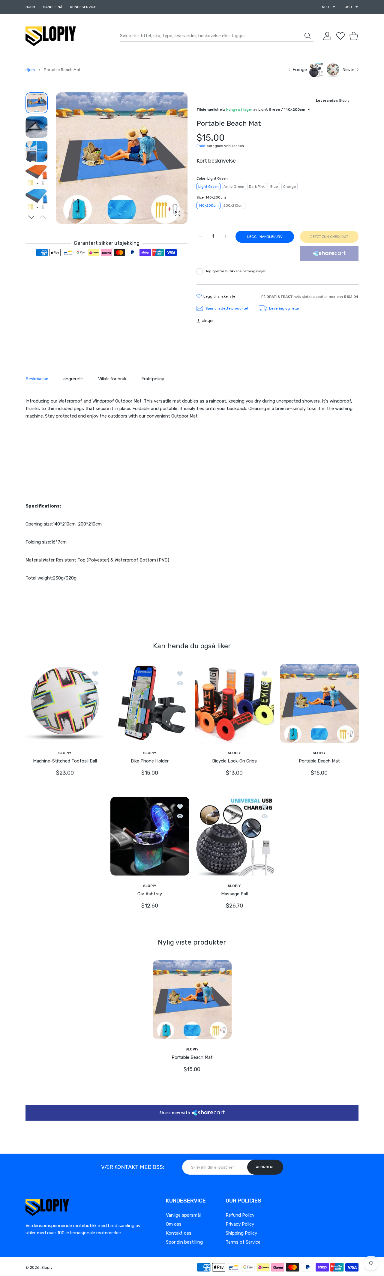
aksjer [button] (208, 320)
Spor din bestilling (184, 1242)
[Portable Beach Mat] (319, 702)
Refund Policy (240, 1215)
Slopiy (46, 1267)
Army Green (234, 186)
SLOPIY (64, 752)
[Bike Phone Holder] (149, 702)
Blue (274, 186)
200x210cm (234, 205)
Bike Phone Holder (150, 760)
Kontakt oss (178, 1233)
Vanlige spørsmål (183, 1215)
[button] (31, 217)
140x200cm (208, 205)
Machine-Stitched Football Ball (65, 760)
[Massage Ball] (234, 835)
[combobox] (217, 36)
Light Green (208, 186)
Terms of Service (243, 1242)
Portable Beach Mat (319, 760)
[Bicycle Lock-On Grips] (234, 702)
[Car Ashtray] (149, 835)
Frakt (201, 146)
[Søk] (308, 36)
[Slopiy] (51, 36)
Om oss (174, 1224)
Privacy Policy (240, 1224)
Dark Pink (257, 186)
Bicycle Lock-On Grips (234, 760)
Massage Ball (234, 893)
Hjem (30, 69)
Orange (289, 186)
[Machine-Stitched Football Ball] (65, 702)
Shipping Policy (241, 1233)
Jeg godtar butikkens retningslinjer (235, 271)
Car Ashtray (149, 893)
